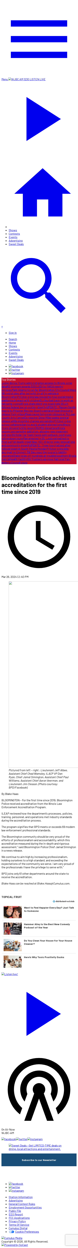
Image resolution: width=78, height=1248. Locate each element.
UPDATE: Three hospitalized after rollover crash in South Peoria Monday (36, 446)
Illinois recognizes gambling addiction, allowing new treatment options (34, 431)
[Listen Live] (39, 1012)
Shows (13, 230)
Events (13, 237)
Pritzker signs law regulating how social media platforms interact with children (37, 398)
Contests (14, 233)
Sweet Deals (16, 244)
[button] (39, 912)
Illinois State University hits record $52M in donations (35, 426)
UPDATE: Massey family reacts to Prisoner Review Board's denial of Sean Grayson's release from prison (38, 410)
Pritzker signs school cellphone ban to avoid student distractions (36, 422)
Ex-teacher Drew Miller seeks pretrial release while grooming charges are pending (35, 419)
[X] (14, 369)
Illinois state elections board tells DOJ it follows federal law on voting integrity (34, 405)
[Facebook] (16, 366)
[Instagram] (16, 373)
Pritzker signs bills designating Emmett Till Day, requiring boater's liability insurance (35, 452)
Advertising (16, 240)
